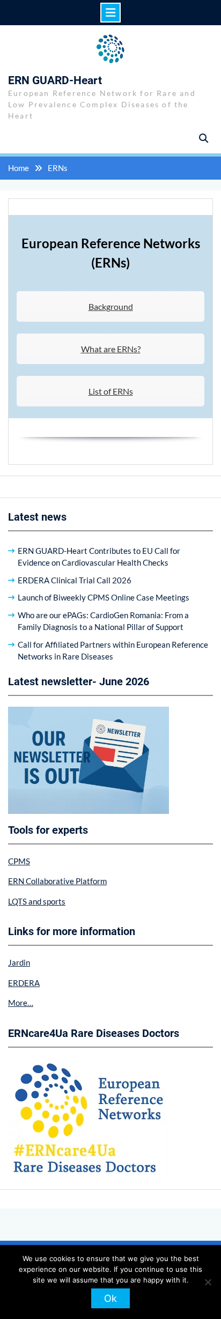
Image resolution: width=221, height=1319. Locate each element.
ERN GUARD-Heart (55, 80)
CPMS (19, 861)
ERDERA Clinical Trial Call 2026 (74, 580)
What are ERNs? (111, 349)
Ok (110, 1298)
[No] (207, 1282)
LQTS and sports (36, 901)
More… (20, 1002)
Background (111, 306)
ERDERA (24, 983)
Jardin (19, 962)
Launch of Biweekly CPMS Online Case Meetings (103, 597)
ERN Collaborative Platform (57, 881)
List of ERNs (111, 391)
